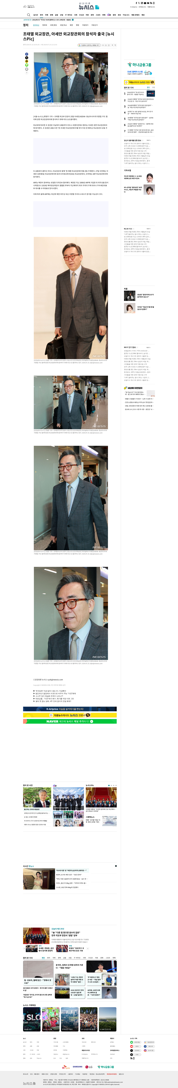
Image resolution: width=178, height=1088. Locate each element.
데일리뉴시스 (66, 1054)
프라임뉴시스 (142, 7)
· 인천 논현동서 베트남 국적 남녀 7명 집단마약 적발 (139, 402)
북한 (71, 25)
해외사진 (93, 1042)
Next (88, 948)
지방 (87, 15)
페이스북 (151, 1046)
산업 (61, 15)
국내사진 (84, 1042)
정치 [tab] (148, 87)
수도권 (81, 15)
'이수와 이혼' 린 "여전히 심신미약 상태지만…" (71, 870)
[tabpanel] (101, 800)
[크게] (115, 45)
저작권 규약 (62, 1074)
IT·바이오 (68, 15)
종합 (43, 958)
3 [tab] (113, 785)
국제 (46, 15)
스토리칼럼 (65, 1042)
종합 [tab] (153, 87)
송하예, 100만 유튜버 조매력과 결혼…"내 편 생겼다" (94, 992)
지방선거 (94, 25)
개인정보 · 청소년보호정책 (97, 1074)
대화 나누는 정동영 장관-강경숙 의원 (35, 825)
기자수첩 (127, 170)
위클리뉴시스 (151, 7)
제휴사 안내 (45, 1074)
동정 (67, 1058)
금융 (56, 15)
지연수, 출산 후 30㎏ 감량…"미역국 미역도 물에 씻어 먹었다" (72, 883)
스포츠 (98, 15)
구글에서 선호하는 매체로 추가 (90, 45)
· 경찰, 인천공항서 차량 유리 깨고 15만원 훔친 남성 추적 (139, 406)
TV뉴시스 (126, 15)
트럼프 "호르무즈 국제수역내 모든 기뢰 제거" (76, 950)
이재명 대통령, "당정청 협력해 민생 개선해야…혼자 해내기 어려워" (101, 810)
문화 (92, 15)
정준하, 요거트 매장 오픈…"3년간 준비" (69, 875)
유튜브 (137, 1046)
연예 (103, 15)
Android (112, 1054)
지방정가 (85, 25)
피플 (126, 288)
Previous (24, 948)
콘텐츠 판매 (53, 1074)
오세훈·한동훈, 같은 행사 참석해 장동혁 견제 (46, 950)
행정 (77, 25)
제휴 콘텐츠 (135, 15)
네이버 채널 (137, 1042)
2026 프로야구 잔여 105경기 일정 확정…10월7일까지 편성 (77, 992)
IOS (111, 1058)
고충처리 (70, 1074)
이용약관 (84, 1074)
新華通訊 (112, 1046)
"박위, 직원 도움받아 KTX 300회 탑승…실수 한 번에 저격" (72, 879)
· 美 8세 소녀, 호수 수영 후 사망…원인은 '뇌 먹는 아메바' (139, 409)
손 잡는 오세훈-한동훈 (30, 817)
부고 (61, 1058)
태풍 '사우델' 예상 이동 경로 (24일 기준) (93, 821)
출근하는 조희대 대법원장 (31, 809)
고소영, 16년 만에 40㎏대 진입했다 (67, 887)
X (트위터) (137, 1050)
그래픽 (83, 1046)
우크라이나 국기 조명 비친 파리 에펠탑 (35, 821)
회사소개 (25, 1074)
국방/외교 (63, 25)
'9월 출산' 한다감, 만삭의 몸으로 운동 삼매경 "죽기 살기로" (37, 996)
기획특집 (65, 1050)
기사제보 (77, 1074)
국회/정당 (53, 25)
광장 (114, 15)
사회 (75, 15)
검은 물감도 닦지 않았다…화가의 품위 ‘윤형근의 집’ (38, 989)
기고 (64, 1046)
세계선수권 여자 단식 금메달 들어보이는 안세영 (37, 813)
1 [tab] (109, 785)
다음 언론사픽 (150, 1042)
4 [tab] (116, 785)
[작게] (112, 45)
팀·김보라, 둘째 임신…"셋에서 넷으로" (37, 981)
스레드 (137, 1054)
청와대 (44, 25)
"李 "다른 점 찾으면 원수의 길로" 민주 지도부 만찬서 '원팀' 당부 (66, 934)
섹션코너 (55, 1054)
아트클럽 (55, 1046)
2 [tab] (111, 785)
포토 (119, 15)
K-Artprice (133, 7)
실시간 (35, 15)
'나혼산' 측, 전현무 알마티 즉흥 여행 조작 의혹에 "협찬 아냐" (77, 979)
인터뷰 (55, 1050)
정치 (41, 15)
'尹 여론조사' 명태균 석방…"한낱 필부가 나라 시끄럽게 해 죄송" (94, 979)
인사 (54, 1058)
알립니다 (121, 1074)
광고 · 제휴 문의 (34, 1074)
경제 (51, 15)
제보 (143, 15)
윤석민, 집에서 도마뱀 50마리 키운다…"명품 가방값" (69, 966)
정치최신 (36, 25)
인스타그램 (150, 1050)
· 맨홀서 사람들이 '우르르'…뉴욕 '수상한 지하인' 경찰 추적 (139, 399)
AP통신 (112, 1042)
